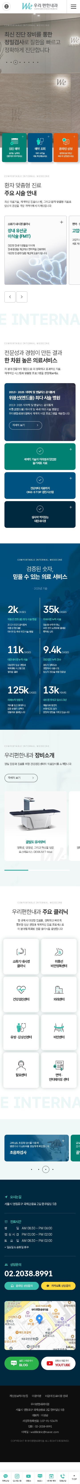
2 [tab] (11, 62)
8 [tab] (37, 62)
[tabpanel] (40, 80)
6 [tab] (28, 62)
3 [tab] (15, 62)
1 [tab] (6, 62)
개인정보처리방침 (18, 1396)
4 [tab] (52, 1169)
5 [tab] (24, 62)
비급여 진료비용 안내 (56, 1396)
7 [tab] (33, 62)
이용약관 (36, 1396)
